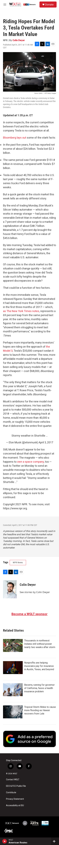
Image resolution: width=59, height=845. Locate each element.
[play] (5, 841)
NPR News (18, 562)
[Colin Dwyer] (10, 589)
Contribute (11, 792)
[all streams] (55, 841)
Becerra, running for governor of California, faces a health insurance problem (39, 688)
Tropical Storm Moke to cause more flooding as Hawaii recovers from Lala (40, 710)
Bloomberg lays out (14, 137)
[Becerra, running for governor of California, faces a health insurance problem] (13, 689)
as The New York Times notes (21, 311)
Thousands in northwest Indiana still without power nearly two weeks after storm (39, 644)
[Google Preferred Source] (29, 739)
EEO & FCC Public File (16, 786)
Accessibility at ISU (15, 805)
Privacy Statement (15, 799)
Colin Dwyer (19, 40)
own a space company (30, 461)
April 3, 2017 (46, 442)
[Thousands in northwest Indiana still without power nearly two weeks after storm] (13, 645)
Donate (49, 4)
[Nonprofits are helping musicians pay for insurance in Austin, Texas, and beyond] (13, 667)
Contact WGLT (12, 779)
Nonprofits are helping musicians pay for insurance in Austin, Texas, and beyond (39, 666)
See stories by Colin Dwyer (35, 592)
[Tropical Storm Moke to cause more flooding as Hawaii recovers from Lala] (13, 711)
